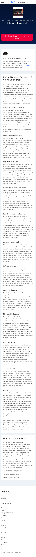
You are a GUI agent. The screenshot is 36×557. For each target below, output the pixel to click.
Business (3, 510)
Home (3, 20)
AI (1, 508)
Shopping (4, 525)
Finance (3, 496)
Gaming (3, 520)
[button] (17, 37)
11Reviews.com (9, 552)
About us (3, 537)
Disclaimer (4, 542)
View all (3, 498)
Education (4, 515)
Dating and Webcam (13, 20)
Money (3, 523)
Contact (3, 545)
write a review (24, 65)
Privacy (3, 540)
